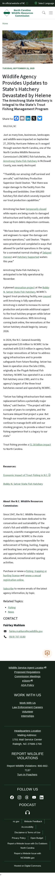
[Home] (18, 10)
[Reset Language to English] (36, 3)
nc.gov (16, 821)
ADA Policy (27, 685)
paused (47, 296)
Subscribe (8, 588)
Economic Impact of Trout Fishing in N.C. (25, 475)
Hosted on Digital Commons (27, 865)
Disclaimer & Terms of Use (27, 832)
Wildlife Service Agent (26, 667)
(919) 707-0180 (17, 637)
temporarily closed (36, 209)
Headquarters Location (27, 730)
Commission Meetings (27, 676)
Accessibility (27, 827)
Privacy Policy (19, 838)
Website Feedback (33, 821)
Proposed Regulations (27, 672)
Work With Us (28, 702)
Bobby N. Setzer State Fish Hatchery (23, 484)
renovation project (24, 287)
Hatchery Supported (28, 257)
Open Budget (37, 838)
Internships (27, 716)
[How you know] (27, 3)
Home (5, 23)
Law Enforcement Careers (27, 707)
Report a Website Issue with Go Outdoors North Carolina (27, 845)
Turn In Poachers (27, 774)
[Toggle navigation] (51, 12)
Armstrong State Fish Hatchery (20, 161)
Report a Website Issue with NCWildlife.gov (27, 855)
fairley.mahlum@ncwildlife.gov (26, 631)
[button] (41, 12)
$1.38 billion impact (40, 444)
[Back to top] (47, 653)
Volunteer (27, 711)
